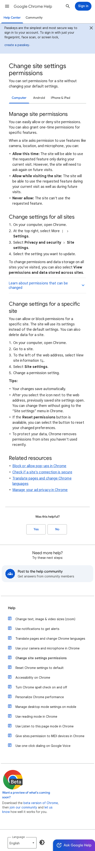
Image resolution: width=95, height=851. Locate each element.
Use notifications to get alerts (37, 629)
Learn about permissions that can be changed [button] (38, 285)
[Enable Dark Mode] (42, 842)
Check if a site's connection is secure (42, 472)
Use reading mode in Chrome (36, 717)
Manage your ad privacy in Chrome (40, 490)
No (57, 529)
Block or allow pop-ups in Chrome (39, 466)
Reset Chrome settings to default (39, 668)
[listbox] (22, 843)
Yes (36, 529)
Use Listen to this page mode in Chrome (44, 726)
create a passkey (16, 45)
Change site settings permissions (41, 658)
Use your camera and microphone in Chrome (47, 648)
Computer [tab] (19, 98)
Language (18, 837)
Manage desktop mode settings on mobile (45, 707)
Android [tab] (39, 98)
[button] (7, 6)
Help (11, 608)
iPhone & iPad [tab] (60, 98)
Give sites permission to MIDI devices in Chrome (49, 736)
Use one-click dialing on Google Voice (42, 746)
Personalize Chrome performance (39, 697)
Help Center (12, 17)
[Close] (91, 28)
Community (34, 17)
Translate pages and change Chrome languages (50, 639)
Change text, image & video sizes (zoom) (45, 619)
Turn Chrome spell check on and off (41, 687)
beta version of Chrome (40, 803)
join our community (23, 807)
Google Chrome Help (33, 6)
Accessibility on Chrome (32, 678)
